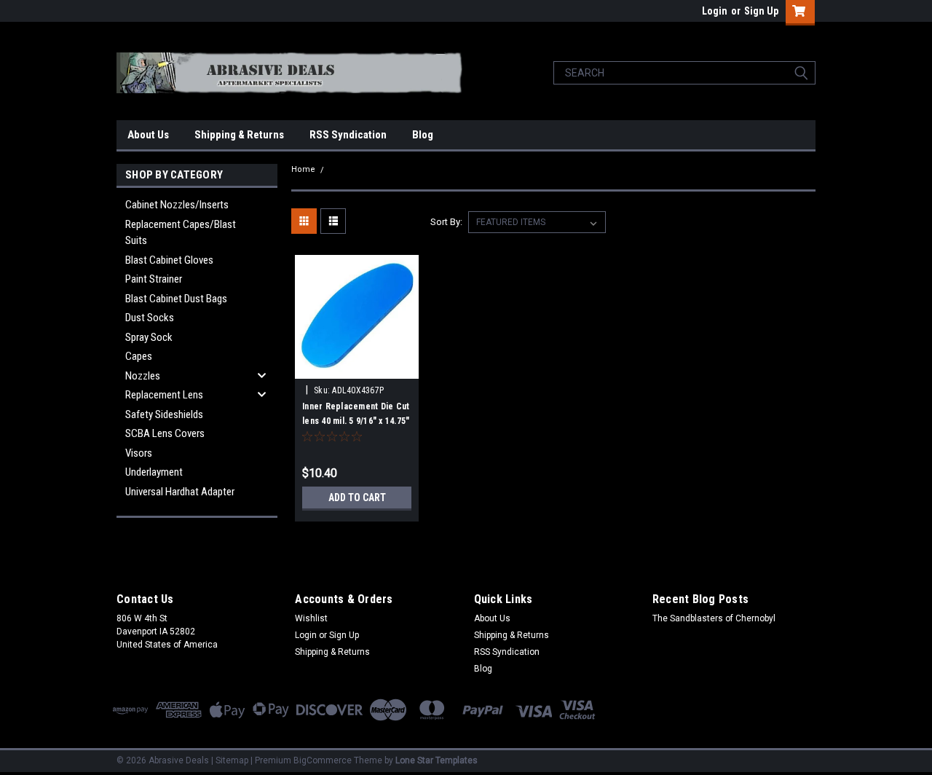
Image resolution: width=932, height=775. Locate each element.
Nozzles (142, 375)
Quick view (357, 368)
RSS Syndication (348, 134)
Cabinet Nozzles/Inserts (177, 204)
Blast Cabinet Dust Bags (176, 298)
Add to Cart (357, 497)
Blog (422, 134)
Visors (138, 453)
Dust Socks (149, 317)
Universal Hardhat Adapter (179, 491)
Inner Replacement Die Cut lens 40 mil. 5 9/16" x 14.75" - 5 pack (355, 421)
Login (714, 11)
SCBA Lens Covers (165, 433)
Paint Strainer (153, 279)
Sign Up (761, 11)
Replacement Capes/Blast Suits (180, 233)
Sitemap (232, 760)
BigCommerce (322, 760)
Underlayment (154, 472)
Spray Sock (149, 337)
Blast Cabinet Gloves (169, 260)
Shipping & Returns (239, 134)
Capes (138, 356)
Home (303, 169)
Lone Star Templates (436, 760)
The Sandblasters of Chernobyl (713, 618)
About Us (148, 134)
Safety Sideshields (164, 414)
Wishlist (311, 618)
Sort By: (446, 221)
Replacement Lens (164, 394)
